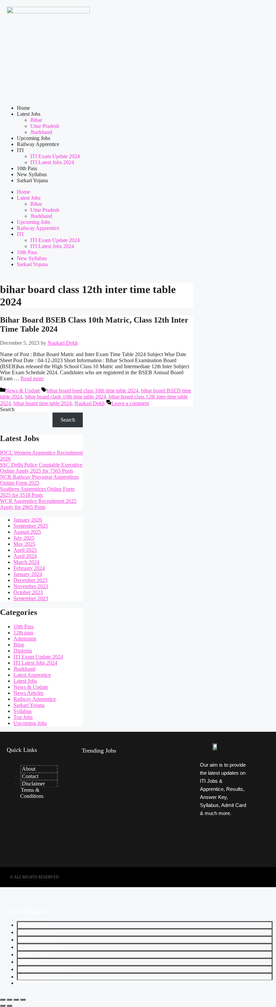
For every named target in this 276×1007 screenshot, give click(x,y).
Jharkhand (41, 132)
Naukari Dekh (89, 403)
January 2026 (27, 520)
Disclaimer (33, 783)
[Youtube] (211, 850)
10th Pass (27, 168)
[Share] (16, 1000)
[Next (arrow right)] (9, 1006)
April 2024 (25, 556)
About (28, 769)
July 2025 (23, 538)
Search (7, 409)
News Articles (28, 693)
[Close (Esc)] (23, 1000)
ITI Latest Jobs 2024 (52, 162)
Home (23, 108)
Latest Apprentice (32, 675)
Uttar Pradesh (44, 126)
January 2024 (27, 574)
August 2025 (27, 532)
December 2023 (30, 580)
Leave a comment (130, 403)
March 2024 (26, 562)
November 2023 (30, 586)
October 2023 (28, 592)
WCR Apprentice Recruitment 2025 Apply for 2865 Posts (38, 504)
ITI (20, 150)
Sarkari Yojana (32, 180)
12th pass (23, 632)
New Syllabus (32, 174)
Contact (30, 776)
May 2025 (24, 544)
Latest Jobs (28, 114)
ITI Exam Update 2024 (55, 156)
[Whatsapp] (236, 850)
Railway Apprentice (38, 144)
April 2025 (25, 550)
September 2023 (30, 598)
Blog (18, 645)
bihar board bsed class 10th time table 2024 (92, 390)
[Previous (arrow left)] (2, 1006)
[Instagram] (236, 832)
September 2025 (30, 526)
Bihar (36, 120)
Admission (24, 638)
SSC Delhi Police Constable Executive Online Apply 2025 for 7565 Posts (41, 468)
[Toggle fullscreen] (9, 1000)
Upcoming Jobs (33, 138)
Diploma (22, 651)
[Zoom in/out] (2, 1000)
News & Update (22, 390)
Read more (32, 378)
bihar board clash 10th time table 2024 (65, 396)
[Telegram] (211, 832)
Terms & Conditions (31, 793)
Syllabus (22, 711)
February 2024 (29, 568)
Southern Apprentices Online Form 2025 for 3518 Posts (37, 492)
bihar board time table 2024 (42, 403)
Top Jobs (23, 717)
